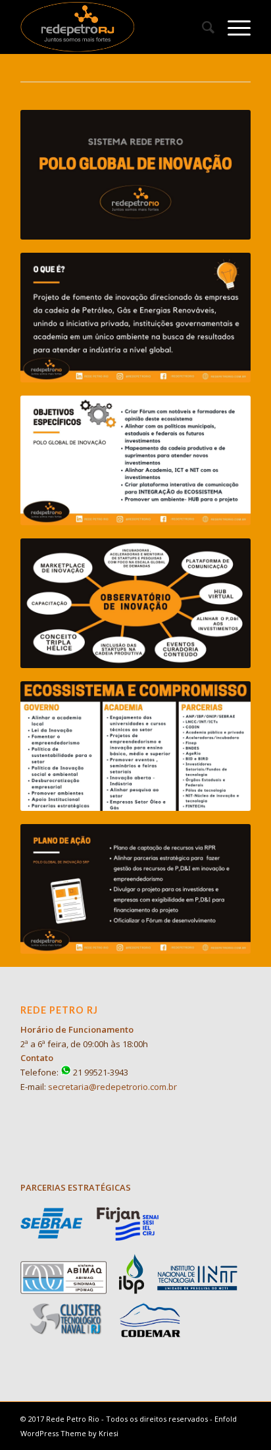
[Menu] (232, 27)
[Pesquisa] (201, 27)
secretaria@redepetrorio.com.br (112, 1087)
